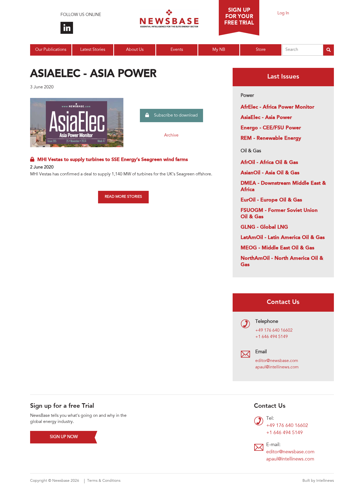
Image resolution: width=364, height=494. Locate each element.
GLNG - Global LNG (264, 227)
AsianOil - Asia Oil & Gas (270, 173)
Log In (283, 13)
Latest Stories (92, 50)
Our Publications (50, 50)
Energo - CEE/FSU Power (271, 128)
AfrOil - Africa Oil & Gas (269, 162)
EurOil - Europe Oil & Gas (271, 200)
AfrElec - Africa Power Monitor (277, 107)
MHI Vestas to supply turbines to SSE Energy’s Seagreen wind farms (112, 159)
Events (177, 50)
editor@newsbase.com (276, 361)
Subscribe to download (175, 115)
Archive (171, 135)
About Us (135, 50)
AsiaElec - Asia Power (266, 117)
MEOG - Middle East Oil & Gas (277, 248)
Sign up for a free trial (239, 18)
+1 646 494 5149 (271, 337)
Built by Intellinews (318, 481)
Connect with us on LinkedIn (66, 28)
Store (261, 50)
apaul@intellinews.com (277, 367)
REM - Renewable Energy (271, 138)
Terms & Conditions (103, 481)
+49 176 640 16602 (274, 330)
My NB (218, 50)
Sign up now (64, 437)
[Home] (169, 20)
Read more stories (123, 197)
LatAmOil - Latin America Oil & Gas (283, 237)
